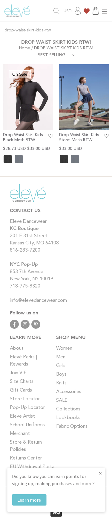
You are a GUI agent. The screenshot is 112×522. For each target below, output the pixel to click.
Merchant (20, 433)
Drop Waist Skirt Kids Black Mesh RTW (23, 137)
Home (24, 48)
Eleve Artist (22, 416)
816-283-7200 (25, 250)
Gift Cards (21, 390)
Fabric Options (72, 426)
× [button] (100, 473)
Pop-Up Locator (27, 407)
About (17, 348)
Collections (68, 409)
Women (64, 348)
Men (60, 357)
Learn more (29, 500)
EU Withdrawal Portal (33, 467)
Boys (61, 374)
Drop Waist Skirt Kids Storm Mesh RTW (79, 137)
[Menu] (105, 10)
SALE (61, 400)
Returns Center (26, 458)
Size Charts (21, 381)
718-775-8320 (25, 286)
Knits (61, 383)
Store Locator (25, 399)
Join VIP (18, 373)
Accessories (68, 391)
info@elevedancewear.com (38, 300)
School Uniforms (27, 425)
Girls (60, 365)
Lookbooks (68, 418)
